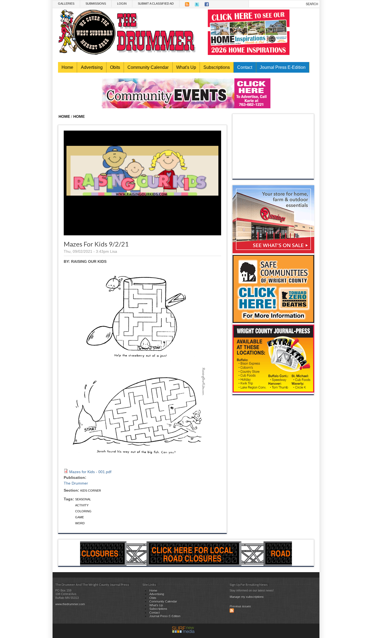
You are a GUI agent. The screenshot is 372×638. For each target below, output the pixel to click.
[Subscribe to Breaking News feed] (232, 611)
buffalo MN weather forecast (273, 173)
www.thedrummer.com (70, 604)
